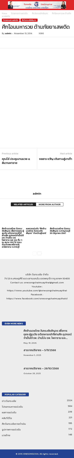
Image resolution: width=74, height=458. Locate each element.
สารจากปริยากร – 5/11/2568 (40, 350)
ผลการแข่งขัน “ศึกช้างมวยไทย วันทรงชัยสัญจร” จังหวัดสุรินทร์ (36, 231)
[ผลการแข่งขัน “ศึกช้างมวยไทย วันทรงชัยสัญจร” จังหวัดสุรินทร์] (37, 218)
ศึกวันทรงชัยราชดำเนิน (14, 424)
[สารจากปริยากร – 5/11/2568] (11, 355)
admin (8, 33)
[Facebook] (33, 305)
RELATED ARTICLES (23, 204)
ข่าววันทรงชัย (9, 401)
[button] (68, 5)
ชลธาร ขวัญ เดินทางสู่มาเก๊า (55, 159)
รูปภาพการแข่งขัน (11, 429)
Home (4, 13)
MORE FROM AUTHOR (50, 204)
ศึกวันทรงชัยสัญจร (40, 13)
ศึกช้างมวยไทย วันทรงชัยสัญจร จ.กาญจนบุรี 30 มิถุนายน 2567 (60, 231)
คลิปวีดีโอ (7, 418)
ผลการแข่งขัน (9, 412)
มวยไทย (6, 435)
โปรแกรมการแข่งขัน (19, 13)
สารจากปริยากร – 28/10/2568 (41, 368)
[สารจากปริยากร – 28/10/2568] (11, 374)
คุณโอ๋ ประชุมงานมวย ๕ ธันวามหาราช (16, 161)
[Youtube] (40, 305)
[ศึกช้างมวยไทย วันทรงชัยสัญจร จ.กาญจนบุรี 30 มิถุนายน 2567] (61, 218)
